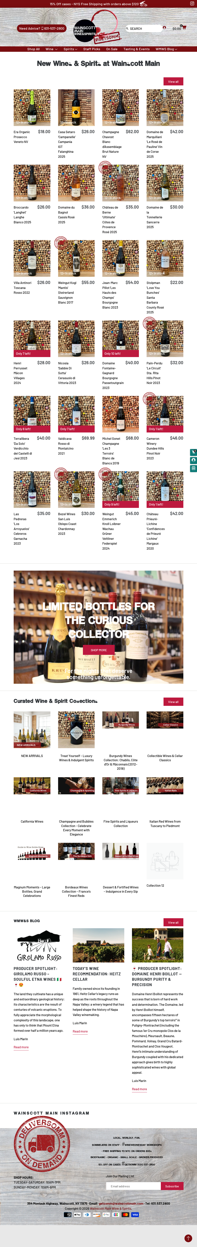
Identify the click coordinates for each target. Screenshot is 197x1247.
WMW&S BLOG (27, 921)
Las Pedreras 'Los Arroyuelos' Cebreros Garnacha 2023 (21, 528)
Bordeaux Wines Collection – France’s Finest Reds (76, 891)
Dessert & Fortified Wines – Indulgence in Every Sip (121, 889)
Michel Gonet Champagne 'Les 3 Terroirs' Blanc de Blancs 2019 (111, 451)
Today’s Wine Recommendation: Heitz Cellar (97, 974)
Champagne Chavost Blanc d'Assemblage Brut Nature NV (112, 144)
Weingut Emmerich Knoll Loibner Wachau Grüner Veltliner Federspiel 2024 (111, 531)
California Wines (32, 821)
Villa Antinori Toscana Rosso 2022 (22, 287)
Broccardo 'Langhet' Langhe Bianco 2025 (22, 214)
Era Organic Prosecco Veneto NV (22, 137)
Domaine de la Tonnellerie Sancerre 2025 (155, 217)
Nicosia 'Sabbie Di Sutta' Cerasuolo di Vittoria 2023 (67, 373)
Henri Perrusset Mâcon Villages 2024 (20, 373)
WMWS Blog (165, 49)
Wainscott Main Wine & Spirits (110, 1208)
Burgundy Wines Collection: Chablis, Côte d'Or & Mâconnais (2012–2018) (121, 762)
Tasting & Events (137, 49)
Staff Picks (91, 49)
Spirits (69, 49)
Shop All (33, 49)
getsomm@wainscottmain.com (121, 1203)
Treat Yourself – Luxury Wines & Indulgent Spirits (76, 758)
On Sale (112, 49)
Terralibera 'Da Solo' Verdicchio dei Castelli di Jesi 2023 (23, 448)
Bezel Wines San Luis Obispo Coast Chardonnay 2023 (67, 523)
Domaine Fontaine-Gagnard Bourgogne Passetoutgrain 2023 (113, 375)
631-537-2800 (54, 28)
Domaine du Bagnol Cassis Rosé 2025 (66, 214)
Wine (50, 49)
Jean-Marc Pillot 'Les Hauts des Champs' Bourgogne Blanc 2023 (110, 295)
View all (173, 702)
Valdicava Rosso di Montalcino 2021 (65, 446)
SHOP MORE (99, 650)
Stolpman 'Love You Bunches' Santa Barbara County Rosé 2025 (155, 297)
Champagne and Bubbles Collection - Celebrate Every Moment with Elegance (76, 827)
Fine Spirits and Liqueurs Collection (121, 823)
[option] (98, 627)
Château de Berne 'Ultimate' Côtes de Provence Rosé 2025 (110, 219)
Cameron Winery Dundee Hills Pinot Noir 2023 (155, 448)
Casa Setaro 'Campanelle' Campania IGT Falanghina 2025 (66, 144)
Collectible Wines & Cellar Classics (165, 758)
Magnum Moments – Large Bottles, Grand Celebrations (32, 891)
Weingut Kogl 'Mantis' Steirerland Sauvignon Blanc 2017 (67, 292)
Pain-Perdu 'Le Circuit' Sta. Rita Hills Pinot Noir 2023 (154, 373)
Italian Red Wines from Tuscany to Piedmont (165, 823)
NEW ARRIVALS (32, 756)
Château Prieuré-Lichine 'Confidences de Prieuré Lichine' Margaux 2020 (156, 531)
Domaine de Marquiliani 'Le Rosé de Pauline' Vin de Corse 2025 (155, 144)
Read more (21, 1047)
